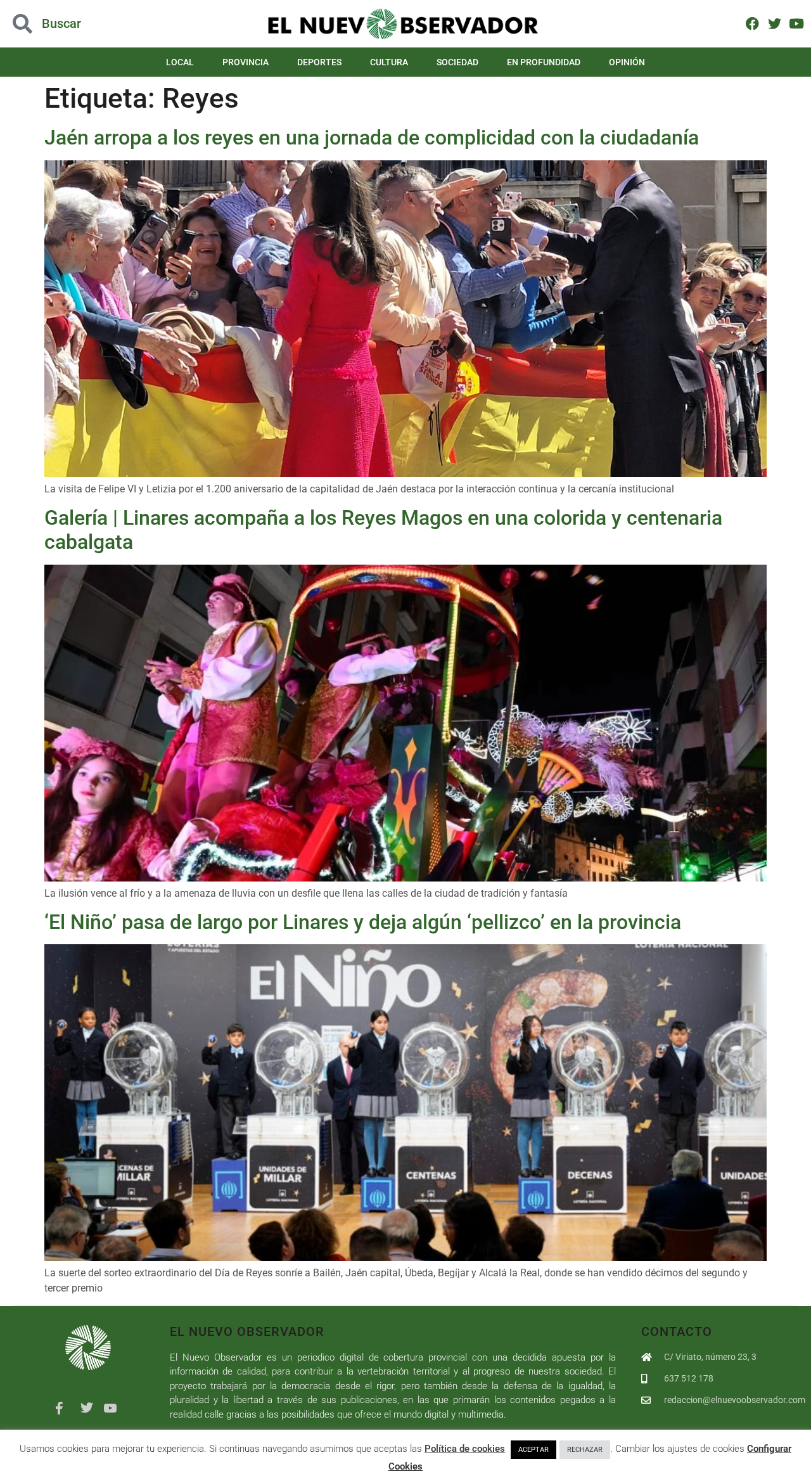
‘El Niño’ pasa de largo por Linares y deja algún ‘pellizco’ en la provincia (362, 922)
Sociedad (457, 62)
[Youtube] (796, 23)
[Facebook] (752, 23)
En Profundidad (543, 62)
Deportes (319, 62)
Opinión (627, 62)
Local (180, 62)
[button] (81, 24)
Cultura (389, 62)
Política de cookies (465, 1448)
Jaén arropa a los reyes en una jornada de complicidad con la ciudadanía (371, 137)
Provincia (245, 62)
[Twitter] (774, 23)
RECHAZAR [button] (585, 1450)
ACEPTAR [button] (533, 1450)
